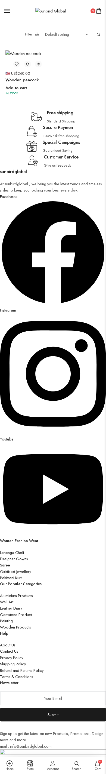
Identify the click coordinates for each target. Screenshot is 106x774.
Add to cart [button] (16, 88)
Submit (53, 714)
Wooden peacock (22, 80)
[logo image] (50, 10)
